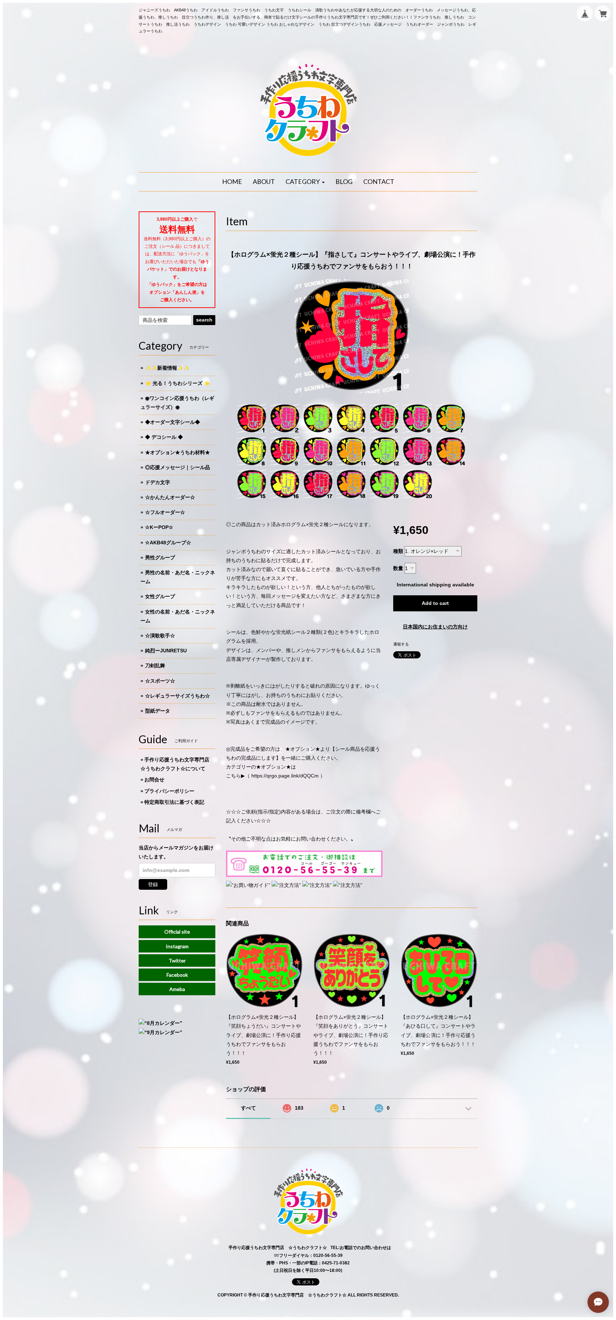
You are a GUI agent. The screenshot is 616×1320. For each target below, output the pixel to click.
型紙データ (157, 711)
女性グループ (160, 596)
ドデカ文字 (157, 482)
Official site (177, 932)
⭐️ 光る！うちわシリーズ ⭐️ (177, 383)
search (204, 320)
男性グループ (160, 557)
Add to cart (435, 603)
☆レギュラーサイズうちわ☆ (177, 696)
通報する (401, 644)
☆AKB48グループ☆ (168, 542)
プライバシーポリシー (169, 791)
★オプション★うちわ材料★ (177, 452)
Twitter (177, 960)
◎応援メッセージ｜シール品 (177, 467)
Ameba (177, 989)
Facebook (177, 975)
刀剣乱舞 (155, 665)
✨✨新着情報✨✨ (167, 368)
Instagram (177, 946)
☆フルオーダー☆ (165, 512)
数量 (398, 568)
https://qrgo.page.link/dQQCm (285, 776)
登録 (153, 884)
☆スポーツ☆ (160, 681)
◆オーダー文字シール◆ (172, 422)
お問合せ (154, 779)
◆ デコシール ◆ (164, 437)
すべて (248, 1108)
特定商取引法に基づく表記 (174, 802)
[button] (305, 182)
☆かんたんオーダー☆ (170, 497)
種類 (398, 551)
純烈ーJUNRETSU (166, 650)
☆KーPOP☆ (159, 527)
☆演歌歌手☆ (160, 635)
